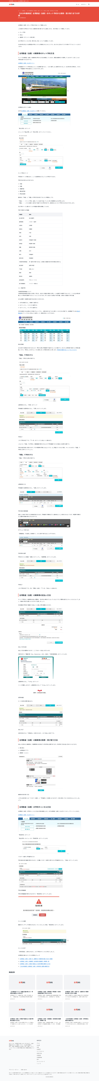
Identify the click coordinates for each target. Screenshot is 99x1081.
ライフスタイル (40, 1051)
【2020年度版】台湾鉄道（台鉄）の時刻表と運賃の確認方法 (34, 966)
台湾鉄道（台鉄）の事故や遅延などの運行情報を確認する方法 (35, 964)
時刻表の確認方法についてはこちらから (67, 350)
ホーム (77, 4)
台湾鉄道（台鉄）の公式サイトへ (26, 63)
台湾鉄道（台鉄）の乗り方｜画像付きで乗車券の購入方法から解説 (36, 959)
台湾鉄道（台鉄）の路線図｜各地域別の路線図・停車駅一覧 (34, 961)
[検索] (88, 4)
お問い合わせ (24, 1069)
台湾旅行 (39, 1049)
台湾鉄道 (23, 10)
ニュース (39, 1063)
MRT (38, 1059)
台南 (38, 1047)
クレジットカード (41, 1061)
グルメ (38, 1043)
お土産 (38, 1045)
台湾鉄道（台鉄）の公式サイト (29, 111)
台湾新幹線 (39, 1057)
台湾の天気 (39, 1053)
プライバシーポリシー (14, 1069)
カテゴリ (83, 4)
